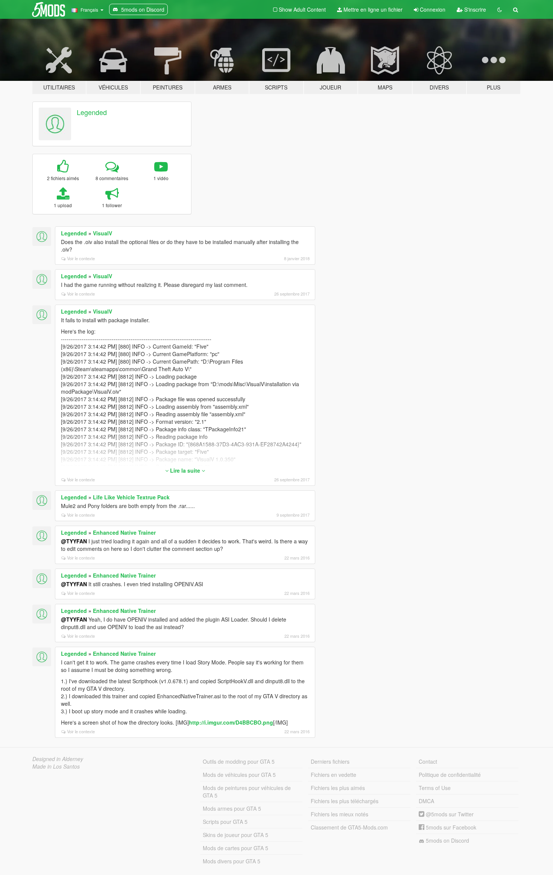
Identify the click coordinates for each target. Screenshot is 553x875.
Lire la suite (185, 470)
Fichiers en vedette (333, 774)
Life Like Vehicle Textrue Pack (131, 497)
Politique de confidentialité (450, 774)
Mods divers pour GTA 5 (231, 861)
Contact (428, 761)
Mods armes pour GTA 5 (232, 808)
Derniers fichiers (330, 761)
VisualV (102, 233)
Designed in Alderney (57, 759)
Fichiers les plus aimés (338, 788)
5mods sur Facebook (450, 827)
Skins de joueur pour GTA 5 (235, 835)
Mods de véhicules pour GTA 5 (239, 774)
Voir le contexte (81, 258)
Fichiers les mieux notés (339, 814)
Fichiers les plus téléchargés (344, 801)
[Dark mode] (499, 9)
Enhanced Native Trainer (124, 532)
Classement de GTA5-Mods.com (349, 827)
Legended (92, 112)
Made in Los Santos (56, 766)
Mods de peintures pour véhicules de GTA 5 (247, 791)
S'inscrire (474, 9)
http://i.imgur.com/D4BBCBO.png (231, 722)
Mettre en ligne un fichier (372, 9)
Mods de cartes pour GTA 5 (235, 848)
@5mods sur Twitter (449, 814)
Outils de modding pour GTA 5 (239, 761)
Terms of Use (435, 788)
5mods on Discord (446, 840)
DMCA (426, 801)
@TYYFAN (74, 541)
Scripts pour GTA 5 (225, 821)
